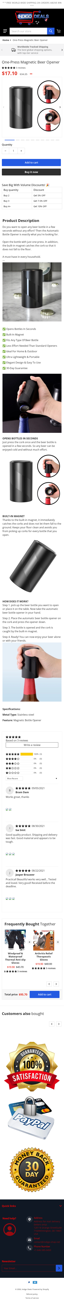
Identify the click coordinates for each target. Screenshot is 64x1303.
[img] (23, 788)
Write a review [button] (32, 745)
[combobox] (32, 31)
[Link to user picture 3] (13, 854)
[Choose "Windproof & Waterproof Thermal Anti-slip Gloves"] (23, 932)
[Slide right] (62, 50)
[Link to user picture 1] (7, 809)
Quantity (7, 144)
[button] (5, 31)
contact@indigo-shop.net (47, 1241)
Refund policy (32, 1294)
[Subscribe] (59, 1268)
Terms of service (32, 1298)
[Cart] (59, 31)
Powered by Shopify (40, 1289)
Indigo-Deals (27, 1289)
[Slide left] (2, 50)
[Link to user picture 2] (10, 809)
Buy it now (31, 172)
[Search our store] (51, 31)
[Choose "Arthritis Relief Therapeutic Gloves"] (51, 932)
